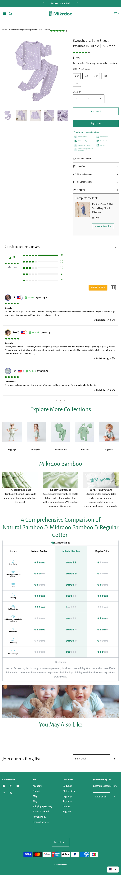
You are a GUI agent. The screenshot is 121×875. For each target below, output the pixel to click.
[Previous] (43, 3)
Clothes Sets (69, 791)
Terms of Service (41, 822)
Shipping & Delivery (42, 806)
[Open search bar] (12, 13)
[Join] (114, 758)
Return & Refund (41, 811)
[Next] (78, 3)
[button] (7, 115)
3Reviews (12, 267)
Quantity (77, 92)
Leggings (12, 449)
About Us (37, 786)
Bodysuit (67, 786)
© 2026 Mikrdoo (61, 865)
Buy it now (96, 123)
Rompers (85, 449)
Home (4, 30)
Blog (35, 801)
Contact (36, 791)
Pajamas (67, 801)
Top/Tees (109, 449)
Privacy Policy (39, 817)
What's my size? (85, 69)
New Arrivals (64, 3)
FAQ (35, 796)
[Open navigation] (4, 13)
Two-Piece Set (60, 449)
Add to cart (95, 111)
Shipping (90, 63)
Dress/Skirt (36, 449)
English (58, 842)
